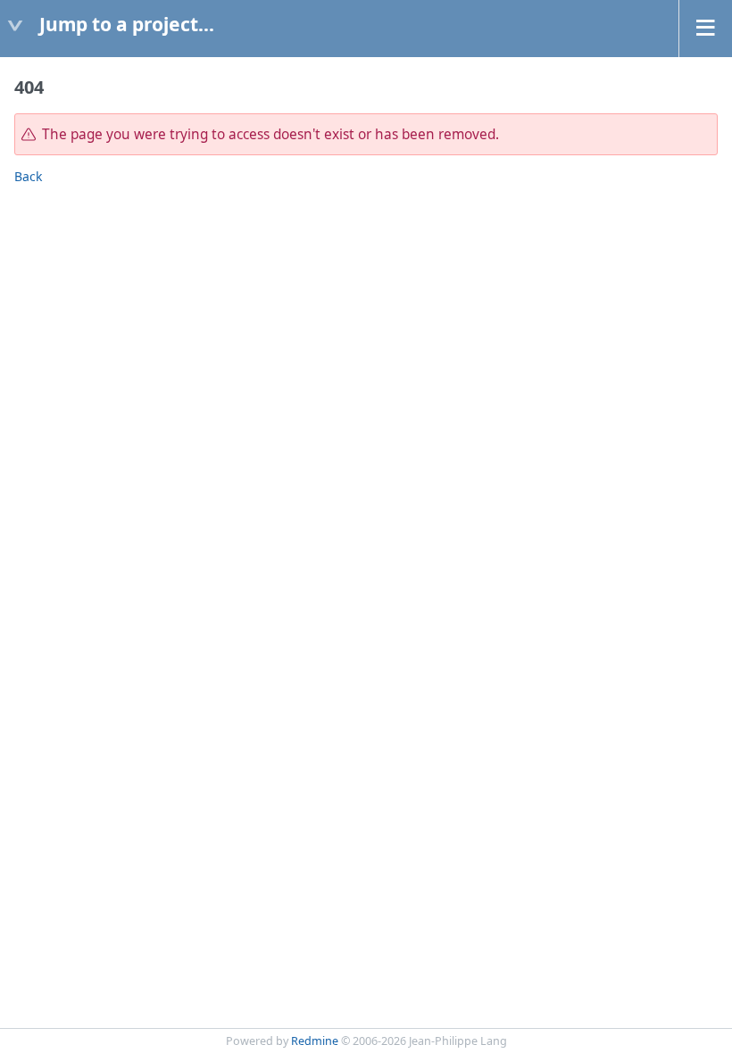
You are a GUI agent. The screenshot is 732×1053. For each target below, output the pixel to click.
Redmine (314, 1041)
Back (28, 176)
